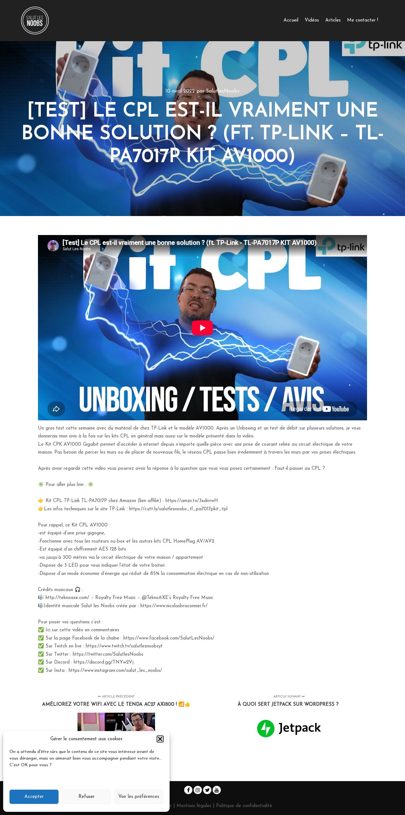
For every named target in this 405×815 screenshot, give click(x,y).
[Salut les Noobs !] (35, 20)
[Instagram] (198, 790)
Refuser (86, 796)
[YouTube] (217, 790)
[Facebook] (188, 790)
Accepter (34, 796)
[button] (160, 739)
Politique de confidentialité (244, 806)
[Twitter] (207, 790)
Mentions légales (195, 806)
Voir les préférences (138, 796)
